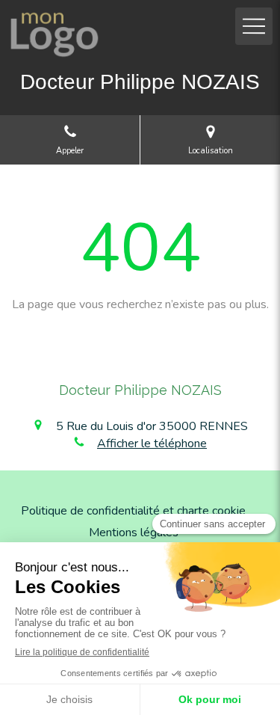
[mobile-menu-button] (254, 26)
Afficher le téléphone (152, 443)
